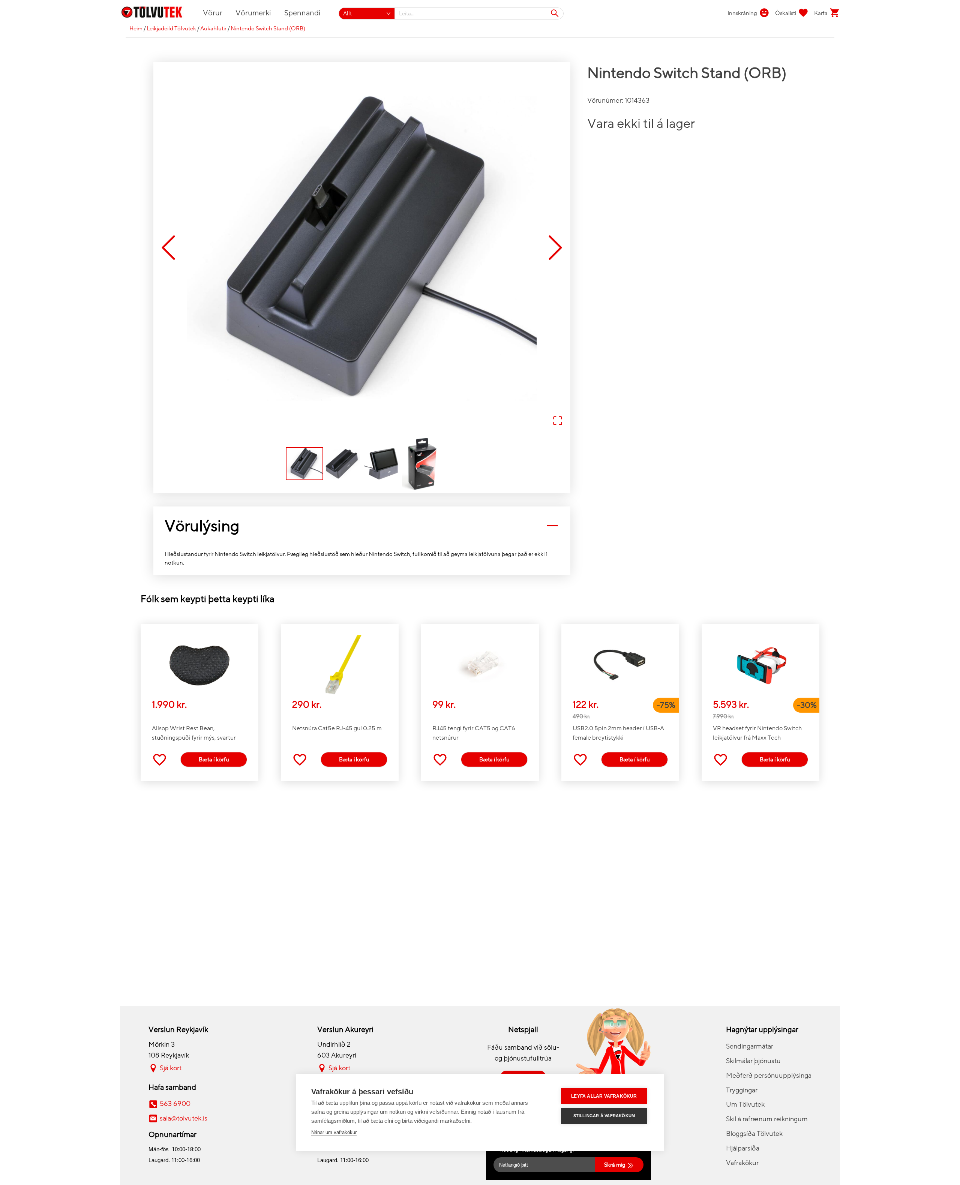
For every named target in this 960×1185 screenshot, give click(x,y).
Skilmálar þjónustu (753, 1060)
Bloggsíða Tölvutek (754, 1133)
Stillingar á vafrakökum (604, 1115)
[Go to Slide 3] (381, 463)
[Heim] (156, 13)
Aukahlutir (213, 28)
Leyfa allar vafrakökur (604, 1096)
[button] (361, 248)
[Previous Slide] (168, 248)
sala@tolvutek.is (183, 1118)
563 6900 (175, 1103)
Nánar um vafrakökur (334, 1132)
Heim (135, 28)
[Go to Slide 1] (304, 463)
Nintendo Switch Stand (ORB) (268, 28)
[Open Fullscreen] (557, 421)
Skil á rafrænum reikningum (767, 1119)
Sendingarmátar (749, 1046)
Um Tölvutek (745, 1104)
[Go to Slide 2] (343, 464)
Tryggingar (742, 1090)
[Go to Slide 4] (419, 463)
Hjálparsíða (742, 1148)
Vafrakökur (742, 1162)
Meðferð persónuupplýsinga (769, 1075)
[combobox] (479, 13)
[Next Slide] (555, 248)
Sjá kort (171, 1068)
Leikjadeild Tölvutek (171, 28)
